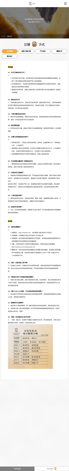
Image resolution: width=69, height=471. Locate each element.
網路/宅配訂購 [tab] (26, 51)
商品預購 (17, 469)
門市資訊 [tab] (43, 51)
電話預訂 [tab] (9, 56)
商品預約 (51, 469)
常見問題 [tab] (9, 51)
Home (3, 36)
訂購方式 (9, 36)
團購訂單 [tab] (59, 51)
